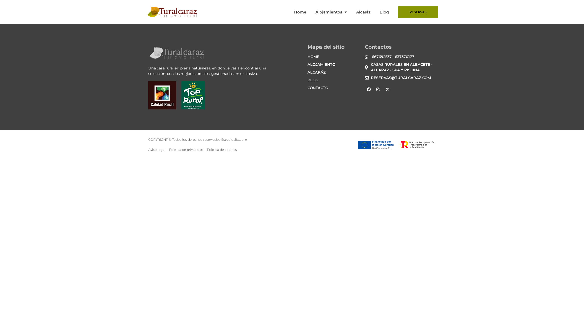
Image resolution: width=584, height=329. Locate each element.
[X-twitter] (387, 89)
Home (300, 12)
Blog (384, 12)
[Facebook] (369, 89)
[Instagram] (378, 89)
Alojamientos (328, 12)
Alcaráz (363, 12)
